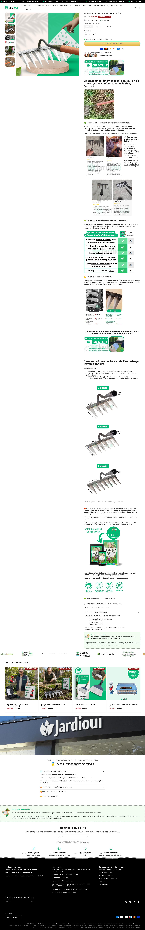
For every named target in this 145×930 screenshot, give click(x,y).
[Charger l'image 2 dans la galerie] (10, 29)
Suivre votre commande (108, 878)
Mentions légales (126, 923)
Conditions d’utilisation (80, 923)
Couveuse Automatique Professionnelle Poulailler (123, 705)
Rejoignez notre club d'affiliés (110, 869)
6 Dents (98, 27)
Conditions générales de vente (111, 923)
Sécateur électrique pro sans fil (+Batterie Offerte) (18, 705)
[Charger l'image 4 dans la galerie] (10, 51)
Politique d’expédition (94, 923)
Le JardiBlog (103, 884)
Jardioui (33, 923)
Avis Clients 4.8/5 (105, 872)
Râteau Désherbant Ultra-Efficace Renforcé (53, 705)
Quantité (87, 31)
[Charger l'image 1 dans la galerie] (10, 18)
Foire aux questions (106, 875)
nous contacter (58, 871)
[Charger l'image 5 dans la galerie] (10, 62)
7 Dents (109, 27)
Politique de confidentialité (64, 923)
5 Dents (88, 27)
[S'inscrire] (87, 837)
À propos (102, 881)
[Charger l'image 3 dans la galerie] (10, 40)
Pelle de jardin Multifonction (85, 704)
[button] (27, 5)
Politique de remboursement (46, 923)
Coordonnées (136, 923)
